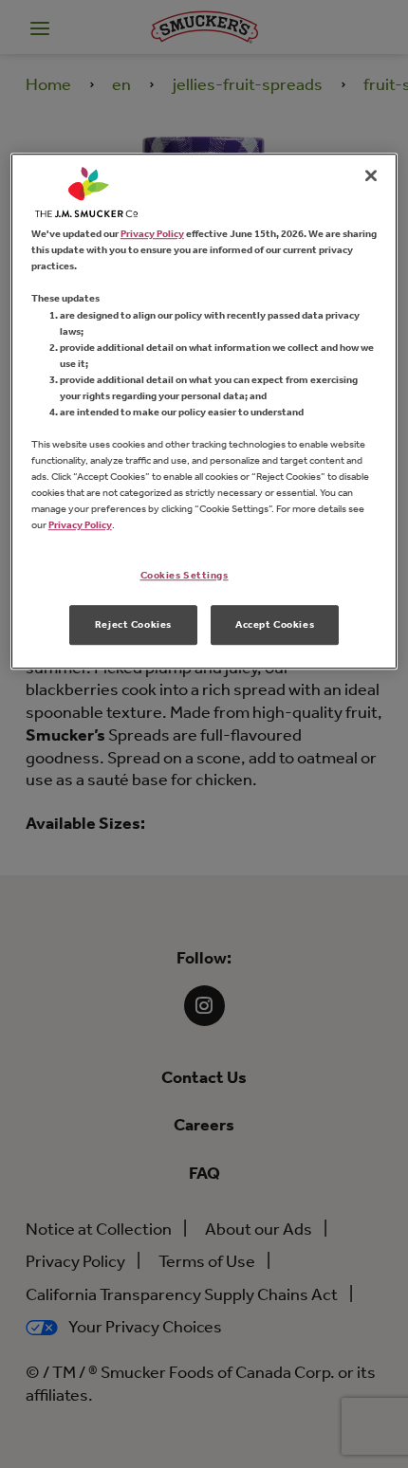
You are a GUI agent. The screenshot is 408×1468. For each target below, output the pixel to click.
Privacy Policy (152, 233)
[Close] (371, 175)
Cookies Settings (184, 575)
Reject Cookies (133, 624)
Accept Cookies (274, 624)
